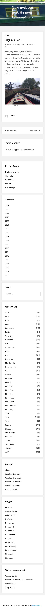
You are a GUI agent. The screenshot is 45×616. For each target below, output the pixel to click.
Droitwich (9, 340)
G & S (7, 344)
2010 (7, 267)
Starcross (9, 558)
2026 (7, 205)
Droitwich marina (12, 172)
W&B (7, 452)
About (7, 470)
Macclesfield (10, 363)
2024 (7, 213)
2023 (7, 217)
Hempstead (9, 180)
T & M (7, 440)
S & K (7, 413)
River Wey (9, 409)
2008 (7, 275)
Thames (8, 448)
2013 (7, 256)
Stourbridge (10, 433)
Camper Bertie (11, 511)
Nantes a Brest (11, 489)
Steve (9, 45)
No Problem (10, 534)
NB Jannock (9, 527)
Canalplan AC (10, 583)
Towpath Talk (10, 587)
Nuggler (8, 538)
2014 (7, 252)
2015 (7, 248)
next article (34, 130)
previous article (12, 130)
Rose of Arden (10, 550)
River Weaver (10, 405)
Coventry (8, 336)
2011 (7, 264)
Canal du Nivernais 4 (13, 485)
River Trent (9, 402)
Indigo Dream (10, 515)
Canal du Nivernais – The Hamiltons (19, 580)
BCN (7, 324)
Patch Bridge (10, 187)
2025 (7, 209)
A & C (7, 313)
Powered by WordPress (11, 605)
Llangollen (9, 359)
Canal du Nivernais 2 (13, 478)
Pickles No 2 (10, 542)
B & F (7, 320)
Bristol (7, 332)
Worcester (9, 176)
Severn (8, 425)
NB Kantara (9, 531)
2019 (7, 233)
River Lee (8, 386)
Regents (8, 382)
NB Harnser (9, 523)
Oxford (8, 374)
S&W (7, 417)
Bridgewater (10, 328)
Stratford (8, 436)
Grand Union (10, 347)
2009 (7, 271)
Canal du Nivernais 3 (13, 482)
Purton (8, 184)
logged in (17, 150)
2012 (7, 260)
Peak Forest (9, 378)
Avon (7, 35)
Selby (7, 421)
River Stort (9, 398)
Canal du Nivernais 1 (13, 474)
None (7, 371)
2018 (7, 236)
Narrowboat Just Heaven (22, 10)
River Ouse (9, 390)
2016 (7, 244)
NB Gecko (9, 519)
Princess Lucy (10, 546)
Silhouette (9, 554)
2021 (7, 225)
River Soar (9, 394)
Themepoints (36, 605)
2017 (7, 240)
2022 (7, 221)
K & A (7, 351)
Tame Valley (9, 444)
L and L (8, 355)
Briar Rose (9, 507)
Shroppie (8, 429)
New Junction (10, 367)
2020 (7, 229)
